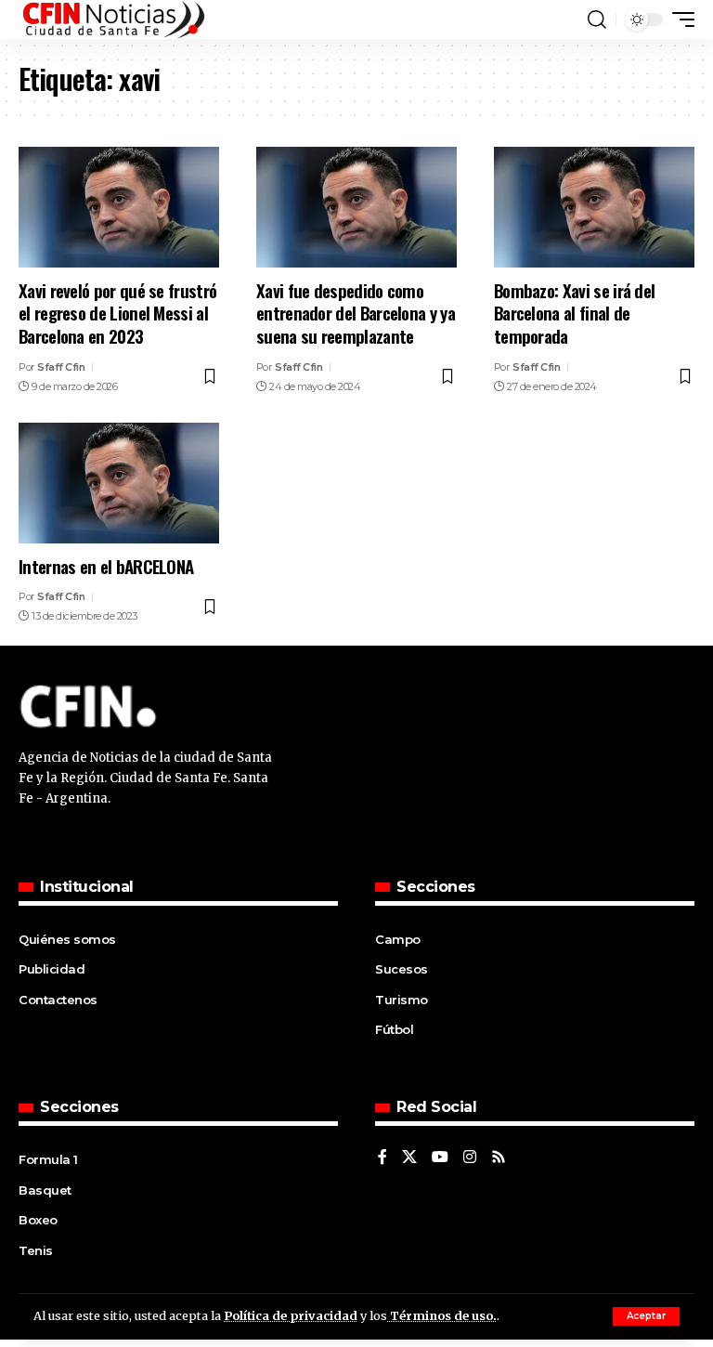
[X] (409, 1157)
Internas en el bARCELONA (106, 566)
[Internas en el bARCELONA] (119, 483)
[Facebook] (382, 1157)
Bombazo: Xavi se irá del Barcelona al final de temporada (574, 312)
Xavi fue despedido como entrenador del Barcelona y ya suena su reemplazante (355, 312)
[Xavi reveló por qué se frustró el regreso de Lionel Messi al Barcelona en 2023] (119, 207)
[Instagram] (469, 1157)
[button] (646, 1316)
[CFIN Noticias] (112, 19)
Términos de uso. (442, 1315)
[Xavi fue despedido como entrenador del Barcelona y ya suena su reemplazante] (356, 207)
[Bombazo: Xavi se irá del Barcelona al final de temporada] (594, 207)
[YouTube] (440, 1157)
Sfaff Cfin (60, 366)
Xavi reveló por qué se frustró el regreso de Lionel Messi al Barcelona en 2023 (117, 312)
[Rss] (498, 1157)
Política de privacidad (290, 1315)
